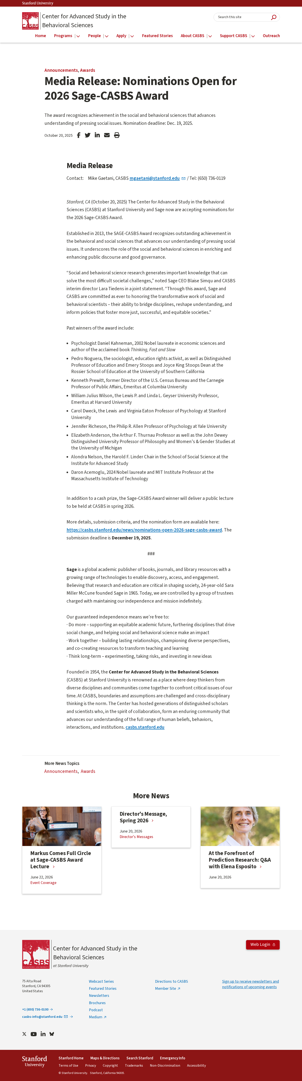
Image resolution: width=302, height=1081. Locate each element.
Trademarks (134, 1065)
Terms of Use (68, 1065)
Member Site (165, 988)
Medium (95, 1017)
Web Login (260, 944)
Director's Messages (136, 837)
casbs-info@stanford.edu (42, 1016)
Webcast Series (101, 981)
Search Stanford (139, 1058)
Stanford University (38, 3)
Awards (87, 70)
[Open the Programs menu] (78, 36)
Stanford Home (71, 1058)
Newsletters (99, 995)
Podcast (96, 1010)
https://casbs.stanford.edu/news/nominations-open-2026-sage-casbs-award (144, 530)
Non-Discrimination (165, 1065)
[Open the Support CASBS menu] (253, 36)
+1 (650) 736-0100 (35, 1009)
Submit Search (273, 17)
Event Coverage (43, 883)
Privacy (90, 1065)
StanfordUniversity (34, 1062)
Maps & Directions (105, 1058)
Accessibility (196, 1065)
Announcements (61, 70)
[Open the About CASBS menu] (210, 36)
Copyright (110, 1065)
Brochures (97, 1003)
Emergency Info (172, 1058)
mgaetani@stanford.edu (155, 178)
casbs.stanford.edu (145, 727)
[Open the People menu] (106, 36)
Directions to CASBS (171, 981)
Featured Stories (103, 988)
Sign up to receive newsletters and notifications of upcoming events (250, 984)
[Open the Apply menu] (132, 36)
